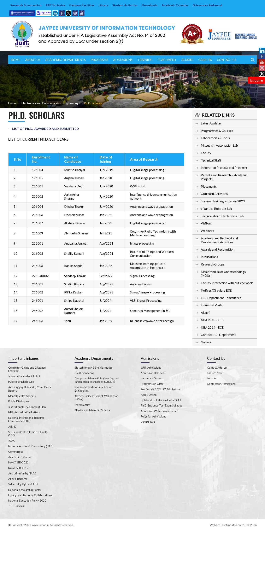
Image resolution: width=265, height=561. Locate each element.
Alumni (205, 312)
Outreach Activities (214, 193)
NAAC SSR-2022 (18, 462)
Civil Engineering (84, 373)
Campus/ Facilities (81, 5)
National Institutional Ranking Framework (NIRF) (26, 419)
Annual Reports (17, 478)
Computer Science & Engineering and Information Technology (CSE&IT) (97, 380)
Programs (99, 60)
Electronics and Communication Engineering (50, 103)
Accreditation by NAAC (22, 473)
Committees (15, 451)
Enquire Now (214, 373)
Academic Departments (65, 60)
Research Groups (212, 264)
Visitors (206, 223)
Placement (167, 60)
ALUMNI (187, 60)
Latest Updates (211, 123)
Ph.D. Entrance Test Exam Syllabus (161, 405)
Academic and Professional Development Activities (219, 240)
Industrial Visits (212, 305)
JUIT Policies (16, 506)
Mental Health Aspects (22, 396)
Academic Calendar (175, 5)
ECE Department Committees (221, 298)
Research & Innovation (25, 5)
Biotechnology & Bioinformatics (93, 367)
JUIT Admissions (151, 367)
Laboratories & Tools (215, 138)
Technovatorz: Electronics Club (222, 216)
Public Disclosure (18, 401)
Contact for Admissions (221, 383)
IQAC (11, 440)
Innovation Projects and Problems (224, 167)
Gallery (206, 342)
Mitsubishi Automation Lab (219, 145)
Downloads (150, 5)
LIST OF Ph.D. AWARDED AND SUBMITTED (45, 128)
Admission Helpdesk (153, 373)
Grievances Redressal (207, 5)
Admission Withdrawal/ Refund (159, 411)
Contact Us (226, 60)
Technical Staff (211, 160)
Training (145, 60)
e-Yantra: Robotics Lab (216, 208)
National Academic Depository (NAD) (30, 446)
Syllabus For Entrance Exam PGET (161, 400)
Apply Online (149, 394)
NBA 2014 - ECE (212, 327)
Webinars (207, 231)
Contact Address (217, 367)
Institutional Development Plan (27, 407)
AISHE (12, 426)
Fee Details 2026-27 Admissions (160, 389)
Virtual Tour (148, 421)
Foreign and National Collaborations (30, 495)
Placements (209, 186)
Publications (209, 257)
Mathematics (82, 405)
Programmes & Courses (217, 131)
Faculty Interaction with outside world (227, 283)
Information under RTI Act (24, 376)
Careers (205, 60)
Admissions (122, 60)
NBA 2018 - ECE (212, 320)
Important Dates (151, 378)
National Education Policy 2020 (27, 500)
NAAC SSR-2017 (18, 468)
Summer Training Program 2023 (223, 201)
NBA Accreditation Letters (24, 412)
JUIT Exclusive (55, 5)
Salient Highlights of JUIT (23, 484)
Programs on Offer (152, 383)
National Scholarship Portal (24, 489)
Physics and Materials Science (92, 410)
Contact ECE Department (218, 335)
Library (103, 5)
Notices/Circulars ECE (216, 290)
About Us (32, 60)
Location (212, 378)
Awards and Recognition (217, 249)
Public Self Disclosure (21, 381)
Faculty (206, 153)
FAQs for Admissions (153, 416)
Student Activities (125, 5)
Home (15, 60)
